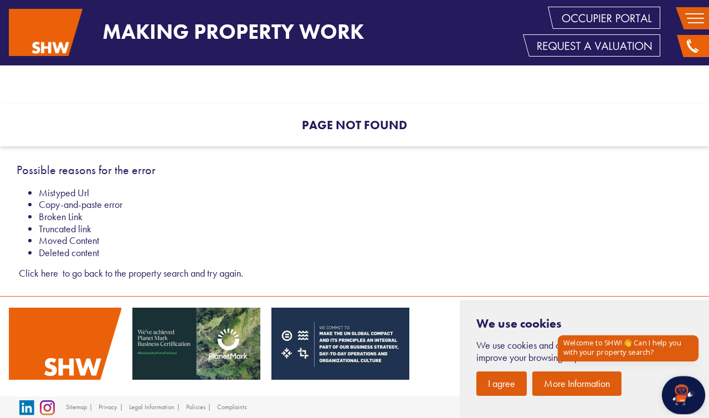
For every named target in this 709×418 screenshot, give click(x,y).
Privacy (108, 406)
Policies (195, 406)
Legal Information (151, 406)
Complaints (231, 406)
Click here (38, 273)
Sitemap (76, 406)
